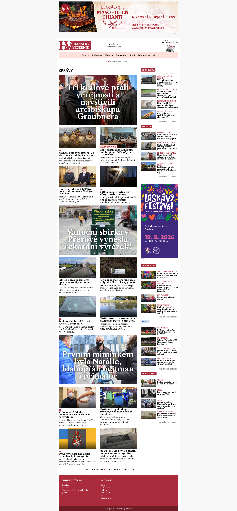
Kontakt (65, 487)
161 (97, 469)
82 (87, 469)
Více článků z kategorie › (168, 122)
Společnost (121, 55)
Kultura (109, 55)
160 (93, 469)
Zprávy (85, 55)
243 (125, 469)
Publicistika (144, 55)
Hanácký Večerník (75, 45)
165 (114, 469)
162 (101, 469)
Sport (132, 55)
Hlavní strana (116, 61)
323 (132, 469)
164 (110, 469)
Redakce (65, 485)
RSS (65, 493)
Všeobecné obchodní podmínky (75, 490)
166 (118, 469)
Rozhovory (97, 55)
